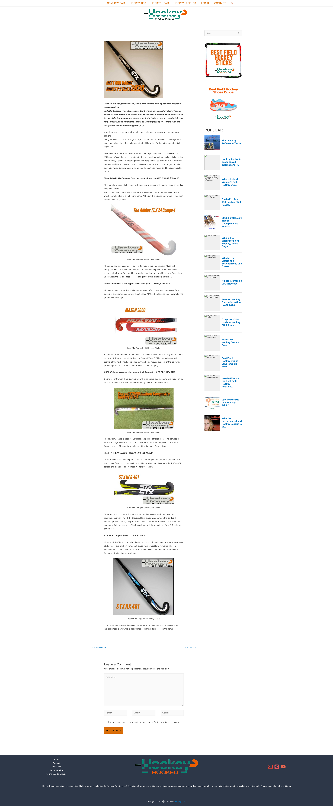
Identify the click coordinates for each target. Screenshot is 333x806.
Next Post (190, 647)
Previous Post (99, 647)
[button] (232, 3)
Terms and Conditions (56, 774)
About (205, 3)
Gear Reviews (116, 3)
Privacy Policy (56, 770)
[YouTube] (283, 766)
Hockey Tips (138, 3)
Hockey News (160, 3)
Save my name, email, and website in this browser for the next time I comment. (144, 722)
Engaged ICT (181, 801)
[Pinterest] (276, 766)
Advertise (56, 766)
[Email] (270, 766)
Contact (220, 3)
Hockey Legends (185, 3)
